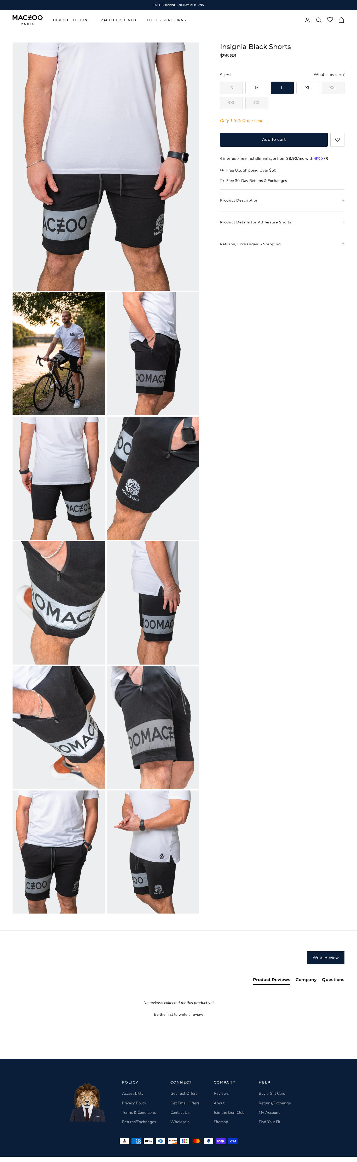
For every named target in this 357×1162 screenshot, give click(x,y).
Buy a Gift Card (272, 1093)
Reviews (221, 1093)
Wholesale (179, 1121)
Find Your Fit (269, 1121)
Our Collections (71, 20)
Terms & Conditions (139, 1112)
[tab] (271, 981)
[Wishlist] (330, 20)
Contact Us (179, 1112)
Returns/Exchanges (139, 1121)
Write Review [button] (326, 957)
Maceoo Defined (118, 20)
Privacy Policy (134, 1103)
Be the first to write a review (178, 1014)
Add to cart (274, 139)
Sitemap (221, 1121)
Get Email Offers (184, 1103)
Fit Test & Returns (166, 20)
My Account (269, 1112)
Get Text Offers (183, 1093)
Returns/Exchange (275, 1103)
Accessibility (132, 1093)
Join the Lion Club (229, 1112)
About (219, 1103)
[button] (337, 139)
